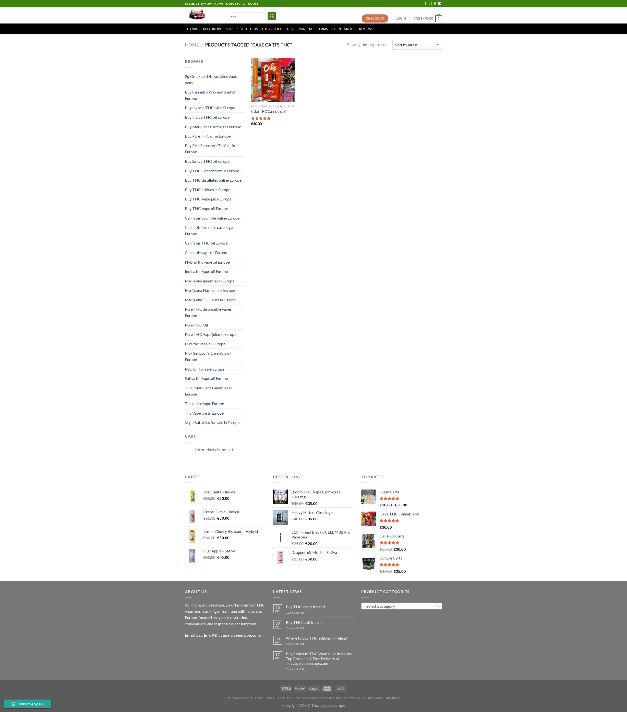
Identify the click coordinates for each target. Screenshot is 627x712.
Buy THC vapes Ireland (305, 606)
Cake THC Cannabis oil (268, 111)
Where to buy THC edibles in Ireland (316, 638)
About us (249, 29)
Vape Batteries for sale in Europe (212, 422)
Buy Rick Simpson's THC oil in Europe (210, 148)
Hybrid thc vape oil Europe (207, 262)
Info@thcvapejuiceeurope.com (232, 635)
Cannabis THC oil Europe (206, 243)
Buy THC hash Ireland (304, 622)
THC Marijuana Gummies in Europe (208, 391)
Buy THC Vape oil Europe (206, 208)
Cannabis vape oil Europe (206, 252)
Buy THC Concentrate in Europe (212, 170)
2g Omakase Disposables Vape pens (211, 79)
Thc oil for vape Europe (204, 403)
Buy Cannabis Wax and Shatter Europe (210, 95)
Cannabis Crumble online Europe (212, 218)
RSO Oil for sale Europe (204, 369)
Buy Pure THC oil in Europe (208, 136)
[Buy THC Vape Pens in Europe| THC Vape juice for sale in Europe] (201, 15)
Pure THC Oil (196, 325)
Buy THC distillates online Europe (213, 180)
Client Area (342, 29)
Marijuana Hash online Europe (210, 290)
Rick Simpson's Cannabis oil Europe (208, 356)
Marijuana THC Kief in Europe (210, 299)
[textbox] (400, 606)
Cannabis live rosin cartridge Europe (209, 230)
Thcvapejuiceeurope (203, 29)
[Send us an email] (439, 3)
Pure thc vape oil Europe (205, 343)
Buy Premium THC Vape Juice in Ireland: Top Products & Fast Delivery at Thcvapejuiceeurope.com (319, 658)
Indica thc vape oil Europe (206, 271)
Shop (230, 29)
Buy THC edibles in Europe (207, 189)
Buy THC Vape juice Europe (208, 199)
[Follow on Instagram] (430, 3)
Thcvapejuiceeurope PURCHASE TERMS (294, 29)
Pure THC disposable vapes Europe (208, 312)
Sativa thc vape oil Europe (206, 378)
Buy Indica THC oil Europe (207, 117)
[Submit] (272, 16)
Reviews (366, 29)
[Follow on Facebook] (425, 3)
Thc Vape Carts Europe (204, 413)
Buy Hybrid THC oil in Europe (210, 107)
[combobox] (401, 606)
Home (192, 44)
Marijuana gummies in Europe (209, 281)
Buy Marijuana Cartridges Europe (213, 126)
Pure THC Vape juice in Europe (210, 334)
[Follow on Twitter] (435, 3)
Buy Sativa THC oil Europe (207, 161)
